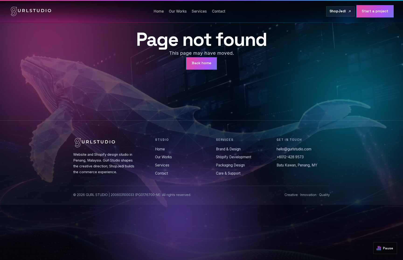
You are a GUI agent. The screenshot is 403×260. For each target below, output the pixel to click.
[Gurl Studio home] (31, 11)
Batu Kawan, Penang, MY (297, 165)
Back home (202, 63)
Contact (218, 11)
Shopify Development (233, 157)
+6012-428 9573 (290, 157)
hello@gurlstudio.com (294, 149)
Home (159, 11)
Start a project (375, 11)
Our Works (178, 11)
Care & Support (228, 173)
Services (199, 11)
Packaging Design (230, 165)
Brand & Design (228, 149)
